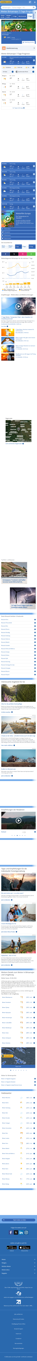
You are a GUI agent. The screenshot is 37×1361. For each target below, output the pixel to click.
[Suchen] (33, 7)
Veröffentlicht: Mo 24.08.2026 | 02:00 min (11, 324)
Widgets (4, 1263)
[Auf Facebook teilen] (5, 254)
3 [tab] (17, 835)
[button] (18, 60)
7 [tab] (26, 1070)
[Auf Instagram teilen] (22, 254)
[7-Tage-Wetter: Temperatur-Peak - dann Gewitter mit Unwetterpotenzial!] (18, 306)
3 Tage (15, 16)
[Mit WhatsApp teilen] (31, 254)
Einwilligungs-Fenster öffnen (18, 1324)
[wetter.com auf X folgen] (16, 1233)
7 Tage (30, 16)
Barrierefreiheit (18, 1343)
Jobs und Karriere (18, 1314)
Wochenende (22, 16)
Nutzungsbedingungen (18, 1348)
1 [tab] (12, 835)
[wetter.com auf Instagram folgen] (26, 1232)
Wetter (4, 1259)
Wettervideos (6, 1270)
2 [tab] (14, 835)
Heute (2, 16)
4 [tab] (20, 835)
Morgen (8, 16)
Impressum (18, 1333)
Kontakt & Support (18, 1329)
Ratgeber (4, 1273)
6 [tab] (25, 835)
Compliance (18, 1338)
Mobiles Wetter (6, 1266)
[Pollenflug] (30, 2)
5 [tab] (22, 835)
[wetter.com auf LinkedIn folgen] (21, 1232)
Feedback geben (15, 39)
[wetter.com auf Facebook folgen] (11, 1232)
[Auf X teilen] (14, 254)
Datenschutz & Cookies (18, 1319)
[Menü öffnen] (34, 2)
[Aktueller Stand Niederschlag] (18, 431)
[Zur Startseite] (7, 2)
